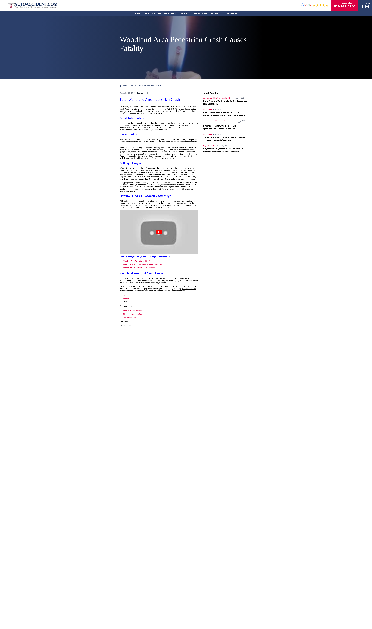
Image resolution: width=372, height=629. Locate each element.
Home (125, 86)
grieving (154, 170)
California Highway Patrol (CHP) (164, 109)
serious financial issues (148, 175)
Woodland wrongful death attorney (144, 278)
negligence (160, 158)
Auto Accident (207, 98)
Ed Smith (125, 278)
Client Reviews (230, 13)
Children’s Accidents (219, 98)
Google (126, 298)
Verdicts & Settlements (206, 13)
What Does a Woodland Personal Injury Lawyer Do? (142, 264)
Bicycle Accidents (208, 146)
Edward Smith (142, 93)
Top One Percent (129, 317)
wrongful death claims (145, 201)
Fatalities (228, 98)
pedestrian (164, 127)
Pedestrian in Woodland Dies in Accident (139, 268)
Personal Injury (166, 13)
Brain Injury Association (132, 311)
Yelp (125, 295)
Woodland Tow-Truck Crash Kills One (137, 261)
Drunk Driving (217, 121)
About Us (149, 13)
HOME (137, 13)
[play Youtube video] (159, 232)
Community (184, 13)
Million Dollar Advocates (132, 314)
